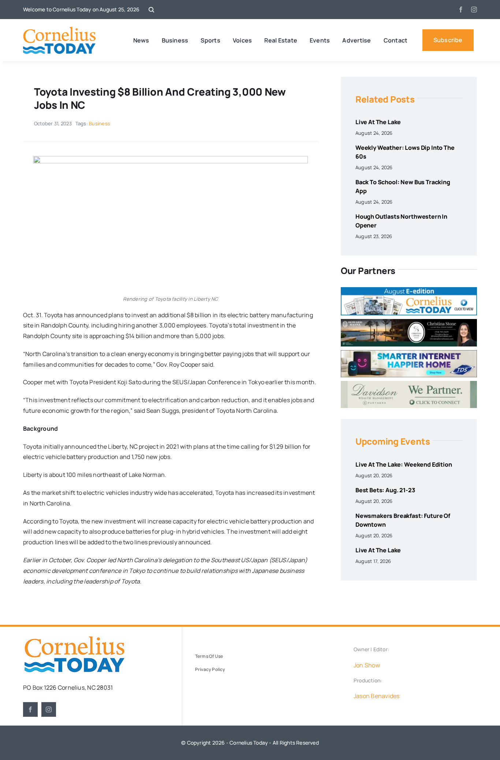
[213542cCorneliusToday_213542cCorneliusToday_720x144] (409, 353)
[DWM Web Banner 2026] (409, 384)
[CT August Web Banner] (409, 290)
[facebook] (461, 9)
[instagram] (474, 9)
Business (99, 123)
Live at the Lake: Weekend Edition (403, 464)
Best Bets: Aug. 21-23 (385, 490)
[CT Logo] (59, 29)
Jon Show (367, 665)
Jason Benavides (377, 696)
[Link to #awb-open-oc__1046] (151, 9)
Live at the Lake (378, 122)
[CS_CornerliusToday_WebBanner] (409, 322)
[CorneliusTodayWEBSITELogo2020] (74, 639)
